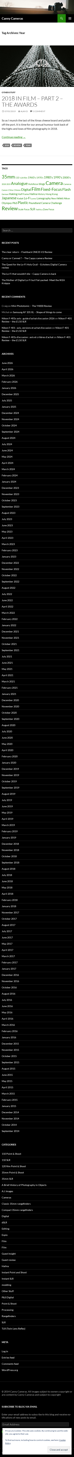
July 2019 (7, 800)
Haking (13, 193)
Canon (5, 190)
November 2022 (10, 569)
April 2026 (7, 369)
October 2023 (9, 500)
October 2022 (9, 575)
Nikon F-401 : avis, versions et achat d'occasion (27, 327)
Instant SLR (8, 1278)
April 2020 (7, 750)
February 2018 (10, 899)
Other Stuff (8, 92)
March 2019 (8, 825)
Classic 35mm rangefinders (16, 1203)
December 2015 (10, 1043)
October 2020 (9, 712)
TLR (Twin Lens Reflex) (13, 1328)
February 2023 (10, 550)
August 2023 (8, 512)
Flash (66, 189)
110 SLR (6, 1159)
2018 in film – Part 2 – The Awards (32, 101)
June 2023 (7, 525)
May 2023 (7, 531)
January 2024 (9, 481)
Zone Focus (48, 209)
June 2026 (7, 362)
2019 (8, 184)
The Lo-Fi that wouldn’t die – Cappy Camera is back (29, 273)
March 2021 (8, 681)
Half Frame (23, 194)
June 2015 (7, 1074)
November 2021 (10, 637)
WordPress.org (10, 1370)
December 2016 (10, 974)
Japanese (9, 198)
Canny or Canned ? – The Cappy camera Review (27, 258)
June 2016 (7, 1006)
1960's (32, 177)
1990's (57, 177)
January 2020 (9, 762)
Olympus (7, 203)
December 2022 (10, 562)
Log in (5, 1351)
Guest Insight (9, 1253)
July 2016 (7, 999)
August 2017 (8, 924)
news (60, 198)
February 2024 (10, 475)
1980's (48, 177)
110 (17, 177)
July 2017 (7, 931)
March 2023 (8, 544)
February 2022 (10, 618)
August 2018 (8, 868)
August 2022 (8, 587)
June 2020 (7, 737)
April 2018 (7, 893)
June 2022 (7, 600)
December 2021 (10, 631)
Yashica (39, 209)
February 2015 (10, 1099)
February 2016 (10, 1031)
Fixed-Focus (51, 189)
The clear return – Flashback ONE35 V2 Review (27, 251)
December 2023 (10, 487)
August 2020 (8, 725)
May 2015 (7, 1081)
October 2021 (9, 643)
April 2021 (7, 675)
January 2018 (9, 906)
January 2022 (9, 625)
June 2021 (7, 662)
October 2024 (9, 425)
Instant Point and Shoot (14, 1272)
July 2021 (7, 656)
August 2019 (8, 793)
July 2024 (7, 444)
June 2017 (7, 937)
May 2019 (7, 812)
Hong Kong (52, 194)
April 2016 (7, 1018)
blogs (42, 183)
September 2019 (10, 787)
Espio (5, 1234)
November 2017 (10, 912)
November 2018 (10, 850)
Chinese (17, 190)
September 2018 (10, 862)
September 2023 (10, 506)
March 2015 (8, 1093)
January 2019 (9, 837)
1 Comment (39, 111)
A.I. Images (7, 1191)
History (41, 194)
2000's (67, 177)
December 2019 (10, 768)
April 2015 (7, 1087)
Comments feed (10, 1363)
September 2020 (10, 718)
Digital (26, 189)
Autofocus (33, 184)
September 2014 (10, 1131)
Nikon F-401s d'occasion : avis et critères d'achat (27, 337)
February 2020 (10, 756)
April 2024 (7, 462)
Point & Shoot (9, 1303)
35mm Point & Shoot (13, 1172)
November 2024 (10, 419)
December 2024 (10, 412)
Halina (33, 193)
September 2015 (10, 1062)
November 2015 (10, 1049)
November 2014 (10, 1118)
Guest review (9, 1259)
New (53, 198)
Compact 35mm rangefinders (17, 1209)
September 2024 (10, 431)
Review (17, 145)
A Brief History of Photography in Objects (24, 1184)
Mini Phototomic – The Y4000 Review (31, 305)
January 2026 (9, 387)
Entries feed (8, 1357)
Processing (7, 1309)
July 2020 (7, 731)
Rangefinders (9, 1316)
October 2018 (9, 856)
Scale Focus (24, 209)
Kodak (20, 198)
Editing (5, 1228)
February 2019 (10, 831)
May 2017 (7, 943)
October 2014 (9, 1124)
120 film (23, 177)
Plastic (23, 202)
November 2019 (10, 775)
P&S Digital (8, 1297)
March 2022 (8, 612)
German (5, 194)
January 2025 (9, 406)
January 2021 (9, 693)
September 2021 (10, 650)
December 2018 (10, 843)
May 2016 (7, 1012)
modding (6, 1284)
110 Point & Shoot (11, 1153)
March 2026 (8, 375)
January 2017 (9, 968)
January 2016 (9, 1037)
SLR (32, 209)
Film (35, 189)
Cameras (67, 184)
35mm (8, 177)
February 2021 (10, 687)
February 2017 (10, 962)
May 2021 (7, 668)
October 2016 (9, 987)
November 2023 (10, 494)
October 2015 (9, 1056)
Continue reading (14, 137)
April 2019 (7, 818)
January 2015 (9, 1106)
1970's (39, 177)
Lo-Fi (27, 198)
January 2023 (9, 556)
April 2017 (7, 949)
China (10, 190)
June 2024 (7, 450)
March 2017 (8, 956)
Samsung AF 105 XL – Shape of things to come (37, 312)
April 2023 (7, 537)
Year (28, 145)
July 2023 (7, 519)
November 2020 (10, 706)
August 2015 (8, 1068)
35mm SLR (7, 1178)
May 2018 (7, 887)
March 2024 (8, 469)
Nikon (67, 198)
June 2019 (7, 806)
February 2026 (10, 381)
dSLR (4, 1222)
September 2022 (10, 581)
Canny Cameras (12, 18)
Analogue (19, 183)
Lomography (44, 198)
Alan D (24, 111)
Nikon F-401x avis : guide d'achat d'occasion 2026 (28, 318)
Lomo (33, 198)
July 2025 (7, 400)
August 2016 (8, 993)
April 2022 (7, 606)
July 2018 (7, 875)
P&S (14, 203)
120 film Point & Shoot (14, 1166)
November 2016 (10, 981)
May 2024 (7, 456)
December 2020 (10, 700)
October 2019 (9, 781)
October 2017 (9, 918)
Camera (54, 183)
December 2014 (10, 1112)
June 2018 (7, 881)
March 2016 (8, 1024)
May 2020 (7, 743)
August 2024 (8, 437)
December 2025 (10, 394)
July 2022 (7, 594)
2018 (7, 145)
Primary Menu (70, 18)
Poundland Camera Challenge (45, 203)
